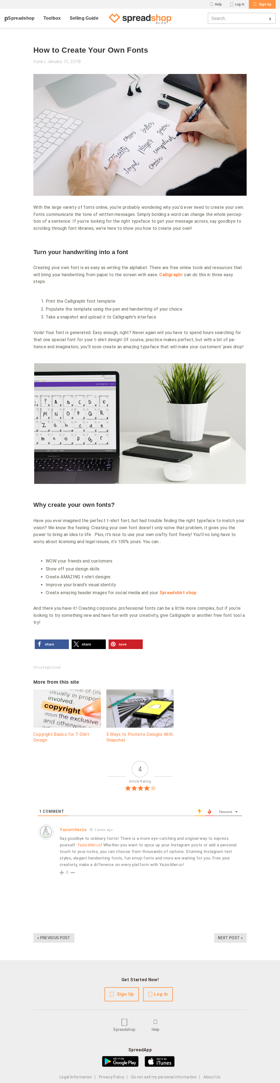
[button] (52, 644)
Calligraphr (171, 274)
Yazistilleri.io (89, 845)
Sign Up (265, 4)
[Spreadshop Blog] (140, 18)
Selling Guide (84, 18)
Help (218, 4)
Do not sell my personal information (164, 1077)
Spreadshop (21, 18)
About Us (211, 1077)
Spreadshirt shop (178, 592)
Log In (240, 4)
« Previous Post (54, 938)
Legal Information (76, 1077)
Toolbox (52, 18)
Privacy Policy (111, 1077)
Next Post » (230, 938)
